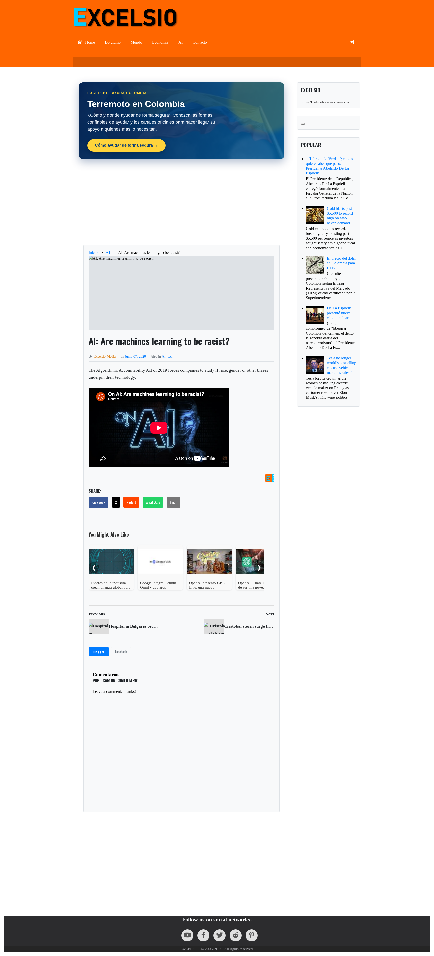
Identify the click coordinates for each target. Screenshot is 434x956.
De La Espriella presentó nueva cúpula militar (339, 313)
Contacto (200, 42)
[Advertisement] (181, 202)
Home (89, 42)
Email (173, 502)
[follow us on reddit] (236, 935)
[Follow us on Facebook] (203, 935)
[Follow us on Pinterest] (252, 935)
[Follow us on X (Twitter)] (219, 935)
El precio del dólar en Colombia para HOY (341, 263)
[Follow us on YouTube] (187, 935)
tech (170, 356)
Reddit (131, 502)
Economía (160, 42)
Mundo (136, 42)
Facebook (98, 502)
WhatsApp (153, 502)
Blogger (99, 651)
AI (180, 42)
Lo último (113, 42)
